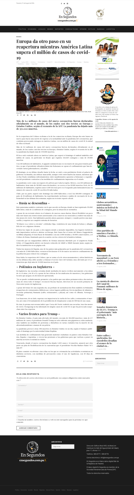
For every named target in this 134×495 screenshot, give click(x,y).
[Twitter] (64, 3)
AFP (17, 62)
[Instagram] (67, 3)
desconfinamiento (60, 62)
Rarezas (100, 29)
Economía (32, 29)
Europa (79, 62)
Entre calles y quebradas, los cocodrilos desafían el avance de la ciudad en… (107, 340)
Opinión (83, 29)
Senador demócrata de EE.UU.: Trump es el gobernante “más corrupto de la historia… (107, 312)
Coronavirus (41, 62)
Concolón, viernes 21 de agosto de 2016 (106, 120)
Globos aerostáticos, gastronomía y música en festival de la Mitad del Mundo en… (107, 207)
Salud (27, 64)
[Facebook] (61, 3)
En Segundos (71, 62)
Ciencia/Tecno (71, 29)
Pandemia (21, 64)
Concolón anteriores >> (112, 131)
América (33, 62)
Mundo (50, 29)
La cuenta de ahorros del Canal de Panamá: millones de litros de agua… (108, 285)
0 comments (89, 361)
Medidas (86, 62)
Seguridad (34, 64)
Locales (41, 29)
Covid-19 (49, 62)
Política (22, 29)
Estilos (91, 29)
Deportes (59, 29)
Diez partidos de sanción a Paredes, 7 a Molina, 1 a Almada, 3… (107, 234)
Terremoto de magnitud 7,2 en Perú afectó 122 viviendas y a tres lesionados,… (108, 259)
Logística (110, 29)
